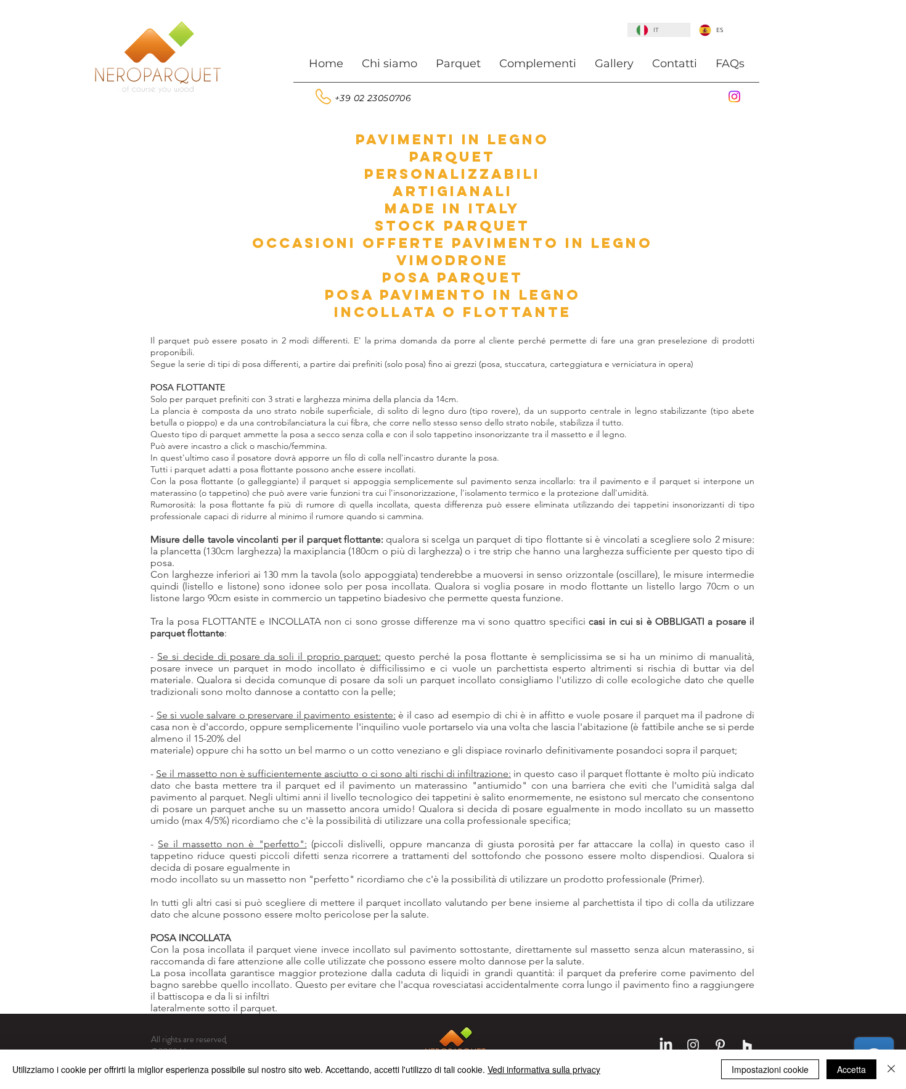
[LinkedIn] (666, 1045)
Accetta (851, 1069)
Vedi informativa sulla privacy (544, 1069)
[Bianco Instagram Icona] (693, 1045)
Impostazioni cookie (770, 1069)
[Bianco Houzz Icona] (747, 1045)
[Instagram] (734, 96)
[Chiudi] (891, 1069)
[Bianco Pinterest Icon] (720, 1045)
